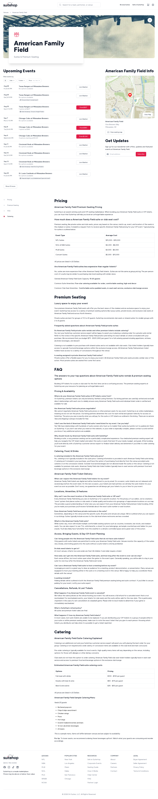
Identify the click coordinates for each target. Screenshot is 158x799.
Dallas (67, 771)
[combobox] (79, 5)
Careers (113, 763)
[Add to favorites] (150, 20)
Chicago (68, 779)
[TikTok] (13, 767)
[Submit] (60, 5)
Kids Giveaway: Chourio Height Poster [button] (33, 111)
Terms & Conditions (141, 771)
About (112, 759)
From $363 (83, 128)
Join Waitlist (83, 87)
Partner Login (92, 783)
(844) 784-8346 (10, 763)
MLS (43, 775)
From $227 (83, 107)
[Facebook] (4, 767)
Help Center (92, 775)
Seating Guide (92, 767)
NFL (43, 759)
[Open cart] (148, 5)
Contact (113, 771)
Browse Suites (125, 5)
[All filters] (5, 80)
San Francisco (70, 775)
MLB (43, 767)
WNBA (44, 779)
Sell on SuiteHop (138, 5)
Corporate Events (94, 763)
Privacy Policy (138, 767)
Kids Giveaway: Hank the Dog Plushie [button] (32, 166)
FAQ (89, 779)
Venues (5, 12)
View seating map (116, 132)
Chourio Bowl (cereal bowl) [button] (30, 100)
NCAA (44, 783)
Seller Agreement (140, 763)
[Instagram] (9, 767)
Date (11, 80)
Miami (67, 767)
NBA (43, 763)
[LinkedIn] (17, 767)
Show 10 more (10, 186)
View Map (147, 115)
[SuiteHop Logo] (10, 4)
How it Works (92, 771)
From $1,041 (83, 136)
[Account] (153, 5)
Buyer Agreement (140, 759)
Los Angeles (69, 763)
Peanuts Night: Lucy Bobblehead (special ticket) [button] (36, 178)
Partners (113, 767)
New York (68, 759)
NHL (43, 771)
